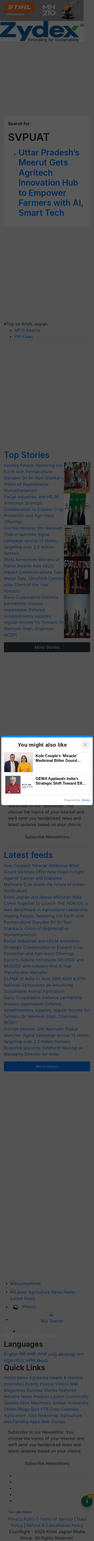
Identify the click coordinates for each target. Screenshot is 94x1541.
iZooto (86, 800)
